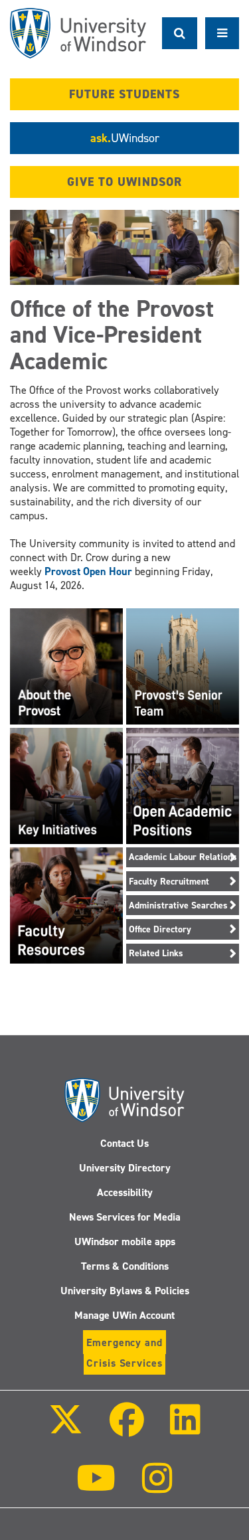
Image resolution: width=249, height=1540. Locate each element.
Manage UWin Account (124, 1315)
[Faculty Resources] (66, 904)
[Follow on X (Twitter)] (66, 1429)
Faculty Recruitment (169, 881)
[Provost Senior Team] (182, 665)
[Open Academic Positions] (182, 785)
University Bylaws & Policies (124, 1291)
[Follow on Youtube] (95, 1487)
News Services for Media (125, 1217)
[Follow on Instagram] (157, 1487)
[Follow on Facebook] (126, 1429)
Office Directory (160, 929)
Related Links (156, 953)
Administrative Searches (178, 905)
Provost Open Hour (88, 571)
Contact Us (124, 1143)
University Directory (125, 1168)
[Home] (78, 33)
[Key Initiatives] (66, 785)
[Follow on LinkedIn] (185, 1429)
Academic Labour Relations (183, 857)
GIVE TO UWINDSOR (124, 182)
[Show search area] (179, 33)
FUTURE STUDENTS (124, 94)
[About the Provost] (66, 665)
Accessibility (125, 1192)
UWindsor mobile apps (124, 1241)
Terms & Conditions (125, 1266)
